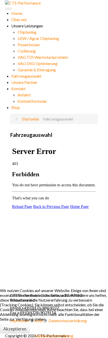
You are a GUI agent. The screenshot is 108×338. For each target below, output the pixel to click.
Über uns (19, 19)
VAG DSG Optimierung (38, 63)
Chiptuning (27, 32)
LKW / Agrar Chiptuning (38, 38)
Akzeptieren (14, 328)
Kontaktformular (32, 101)
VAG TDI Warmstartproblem (43, 57)
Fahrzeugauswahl (26, 76)
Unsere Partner (24, 82)
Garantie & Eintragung (37, 69)
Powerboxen (29, 44)
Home (16, 13)
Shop (15, 107)
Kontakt (18, 88)
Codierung (27, 50)
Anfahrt (24, 94)
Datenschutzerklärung (54, 335)
